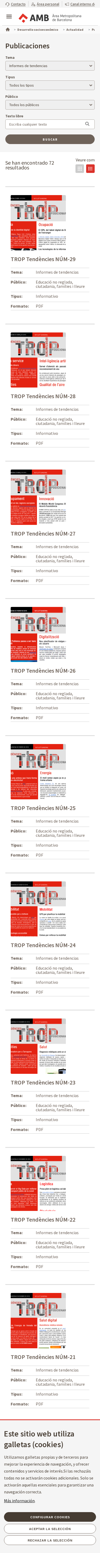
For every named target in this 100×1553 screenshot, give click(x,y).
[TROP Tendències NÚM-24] (38, 908)
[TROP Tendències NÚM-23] (38, 1045)
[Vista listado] (90, 168)
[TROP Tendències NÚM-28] (38, 359)
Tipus (10, 77)
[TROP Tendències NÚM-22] (38, 1182)
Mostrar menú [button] (9, 12)
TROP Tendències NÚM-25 (43, 808)
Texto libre (14, 116)
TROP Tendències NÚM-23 (43, 1082)
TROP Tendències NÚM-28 (43, 396)
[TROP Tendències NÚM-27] (38, 496)
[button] (15, 4)
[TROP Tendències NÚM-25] (38, 771)
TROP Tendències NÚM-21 (43, 1357)
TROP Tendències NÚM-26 (43, 670)
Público (11, 96)
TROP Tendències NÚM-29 (43, 259)
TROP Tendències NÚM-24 (43, 945)
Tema (10, 57)
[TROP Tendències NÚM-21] (38, 1320)
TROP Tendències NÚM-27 (43, 533)
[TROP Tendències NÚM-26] (38, 634)
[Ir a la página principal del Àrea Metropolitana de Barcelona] (50, 17)
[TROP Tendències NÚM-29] (38, 222)
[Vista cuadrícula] (79, 168)
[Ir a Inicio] (7, 29)
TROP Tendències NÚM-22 (43, 1219)
